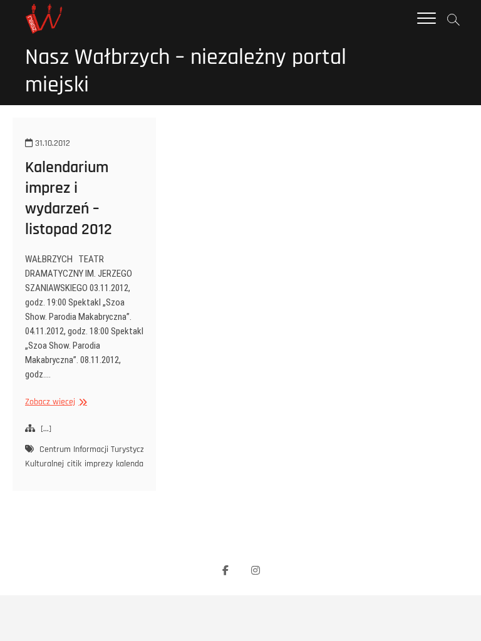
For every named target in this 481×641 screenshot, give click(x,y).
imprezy (99, 463)
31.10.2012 (51, 143)
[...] (46, 428)
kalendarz (133, 463)
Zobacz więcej (54, 402)
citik (74, 463)
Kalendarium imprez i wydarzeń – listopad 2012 (68, 198)
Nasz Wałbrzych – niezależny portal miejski (185, 71)
